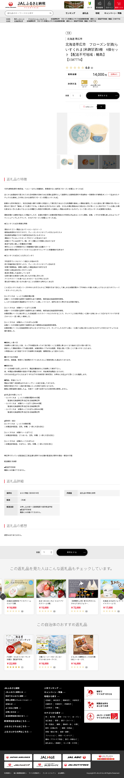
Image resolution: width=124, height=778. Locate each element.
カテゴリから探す (52, 713)
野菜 (56, 721)
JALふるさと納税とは (14, 692)
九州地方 (48, 708)
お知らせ (9, 704)
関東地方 (66, 700)
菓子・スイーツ (19, 19)
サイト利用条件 (34, 773)
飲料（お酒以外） (52, 728)
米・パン (75, 717)
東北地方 (56, 700)
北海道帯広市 (18, 21)
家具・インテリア (65, 736)
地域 (97, 13)
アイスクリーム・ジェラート (37, 19)
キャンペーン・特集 (113, 13)
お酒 (76, 724)
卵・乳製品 (49, 724)
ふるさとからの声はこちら (16, 732)
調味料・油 (67, 724)
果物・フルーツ (64, 717)
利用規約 (7, 773)
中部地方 (75, 700)
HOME (8, 19)
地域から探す (50, 696)
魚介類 (52, 717)
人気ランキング (51, 688)
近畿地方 (48, 704)
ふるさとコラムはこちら (15, 726)
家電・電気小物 (51, 732)
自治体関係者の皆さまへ (15, 716)
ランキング (70, 13)
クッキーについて (48, 773)
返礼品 (85, 13)
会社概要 (61, 773)
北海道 (47, 700)
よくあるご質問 (12, 708)
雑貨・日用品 (67, 728)
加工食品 (48, 721)
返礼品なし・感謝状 (53, 743)
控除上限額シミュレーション (17, 700)
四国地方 (68, 704)
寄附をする (103, 96)
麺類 (58, 724)
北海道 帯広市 (74, 38)
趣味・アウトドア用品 (53, 739)
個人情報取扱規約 (19, 773)
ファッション (50, 736)
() (92, 68)
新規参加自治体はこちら (15, 721)
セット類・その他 (70, 743)
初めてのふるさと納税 (14, 696)
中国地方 (58, 704)
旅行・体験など (71, 739)
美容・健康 (64, 732)
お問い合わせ (11, 712)
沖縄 (56, 708)
